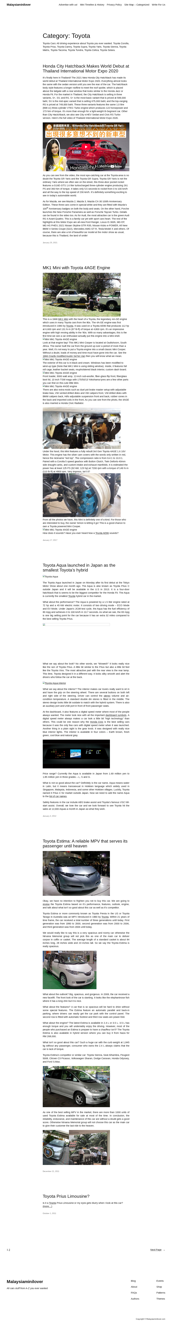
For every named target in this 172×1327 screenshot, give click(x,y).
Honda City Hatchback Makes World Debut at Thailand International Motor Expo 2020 (86, 68)
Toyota (69, 326)
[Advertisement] (86, 15)
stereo (107, 695)
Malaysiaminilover (19, 4)
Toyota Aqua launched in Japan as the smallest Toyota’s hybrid (79, 567)
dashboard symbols (115, 715)
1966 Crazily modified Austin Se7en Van (64, 356)
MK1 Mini (63, 319)
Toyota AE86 (102, 533)
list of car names (58, 796)
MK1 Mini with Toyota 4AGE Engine (76, 267)
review (46, 904)
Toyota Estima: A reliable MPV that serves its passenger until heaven (85, 843)
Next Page (157, 1249)
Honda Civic (96, 722)
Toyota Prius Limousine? (66, 1196)
